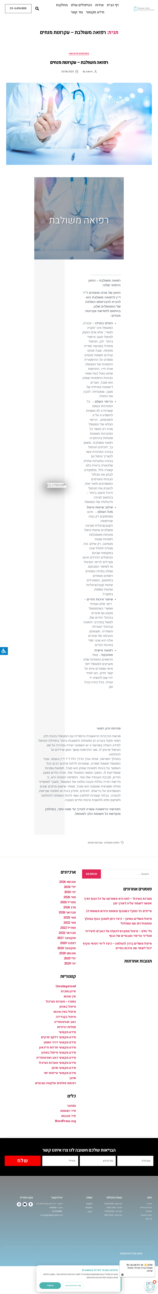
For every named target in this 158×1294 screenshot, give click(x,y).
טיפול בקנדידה (66, 1017)
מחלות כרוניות (66, 1027)
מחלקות (62, 5)
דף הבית (113, 5)
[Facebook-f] (31, 1204)
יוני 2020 (70, 963)
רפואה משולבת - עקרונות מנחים (103, 843)
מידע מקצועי (95, 12)
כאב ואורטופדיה (65, 1022)
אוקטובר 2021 (66, 938)
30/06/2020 (67, 71)
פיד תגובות (68, 1116)
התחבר (71, 1106)
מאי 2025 (69, 917)
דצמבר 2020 (68, 943)
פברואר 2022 (67, 933)
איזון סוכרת (68, 991)
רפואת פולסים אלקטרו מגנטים (55, 1083)
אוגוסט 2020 (67, 953)
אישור (50, 1285)
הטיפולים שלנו (81, 5)
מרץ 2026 (69, 907)
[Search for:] (127, 874)
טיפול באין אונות (64, 1012)
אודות (99, 5)
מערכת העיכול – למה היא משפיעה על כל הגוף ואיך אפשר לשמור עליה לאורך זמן (118, 901)
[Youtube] (25, 1204)
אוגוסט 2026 (67, 882)
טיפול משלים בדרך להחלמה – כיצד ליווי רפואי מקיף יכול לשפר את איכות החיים (117, 945)
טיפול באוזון (67, 1006)
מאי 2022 (69, 922)
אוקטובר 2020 (66, 948)
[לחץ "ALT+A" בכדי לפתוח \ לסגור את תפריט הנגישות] (4, 651)
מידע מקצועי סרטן (64, 1068)
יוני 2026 (70, 892)
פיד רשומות (68, 1111)
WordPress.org (65, 1121)
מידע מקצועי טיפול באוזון (58, 1052)
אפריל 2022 (68, 928)
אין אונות (70, 996)
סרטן (73, 1078)
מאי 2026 (69, 897)
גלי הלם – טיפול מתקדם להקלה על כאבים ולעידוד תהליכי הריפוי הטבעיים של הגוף (118, 933)
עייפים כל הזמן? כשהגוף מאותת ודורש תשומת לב (119, 911)
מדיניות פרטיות (73, 1285)
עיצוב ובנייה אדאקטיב (131, 1253)
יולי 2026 (70, 887)
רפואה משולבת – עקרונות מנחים (79, 62)
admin (89, 71)
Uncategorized (79, 53)
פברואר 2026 (67, 912)
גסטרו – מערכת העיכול (61, 1001)
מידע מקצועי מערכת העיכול (57, 1063)
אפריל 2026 (68, 902)
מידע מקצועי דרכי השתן (60, 1042)
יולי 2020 (70, 958)
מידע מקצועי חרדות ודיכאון (57, 1047)
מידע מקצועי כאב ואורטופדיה (56, 1057)
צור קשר (77, 12)
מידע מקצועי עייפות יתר (60, 1073)
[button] (37, 8)
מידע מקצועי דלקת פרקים (58, 1037)
